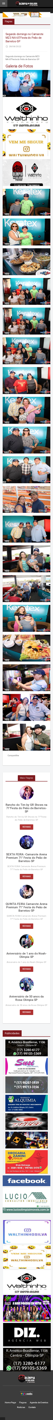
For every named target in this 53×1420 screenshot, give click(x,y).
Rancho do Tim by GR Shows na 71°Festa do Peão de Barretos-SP (26, 808)
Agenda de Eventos (39, 1402)
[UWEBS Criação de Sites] (26, 1394)
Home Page (10, 1402)
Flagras (23, 1402)
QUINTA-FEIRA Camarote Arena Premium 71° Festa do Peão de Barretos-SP (26, 907)
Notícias (21, 1407)
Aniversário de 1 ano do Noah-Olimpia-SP (26, 955)
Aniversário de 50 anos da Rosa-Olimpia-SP (26, 998)
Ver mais (26, 827)
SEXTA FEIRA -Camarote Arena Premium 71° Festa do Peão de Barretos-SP (26, 858)
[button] (26, 86)
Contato (32, 1407)
